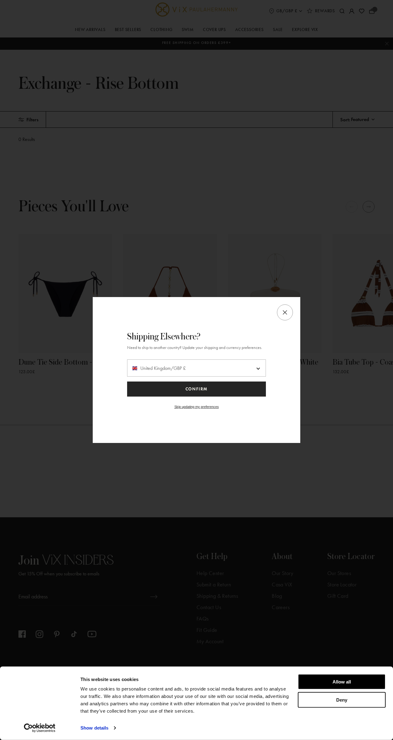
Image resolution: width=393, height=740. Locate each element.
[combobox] (196, 368)
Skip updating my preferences (196, 407)
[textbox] (196, 368)
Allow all (342, 681)
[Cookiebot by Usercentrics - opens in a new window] (40, 728)
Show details (94, 727)
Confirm (196, 389)
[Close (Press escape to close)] (285, 312)
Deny (341, 699)
